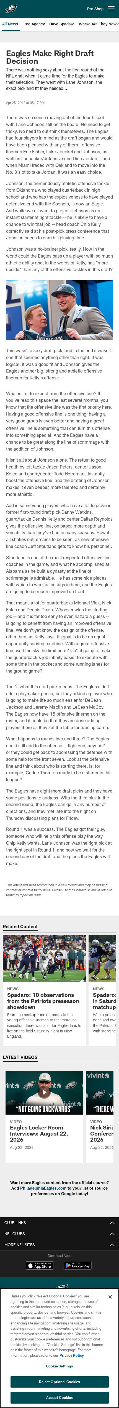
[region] (59, 1348)
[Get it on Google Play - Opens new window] (78, 1268)
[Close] (110, 1297)
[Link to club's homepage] (11, 6)
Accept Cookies (59, 1397)
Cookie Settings (59, 1366)
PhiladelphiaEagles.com (43, 1188)
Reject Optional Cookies (59, 1382)
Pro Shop (95, 8)
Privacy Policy (72, 1355)
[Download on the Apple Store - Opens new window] (40, 1266)
